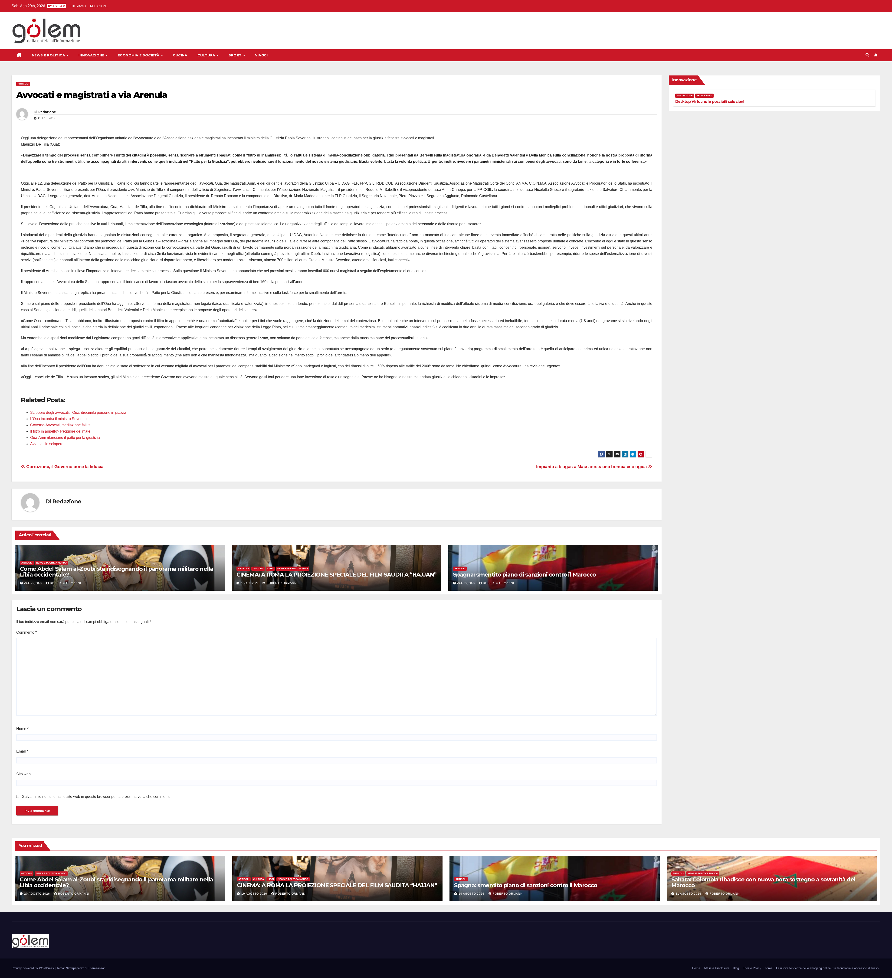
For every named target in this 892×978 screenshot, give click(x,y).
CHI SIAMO (78, 6)
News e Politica (49, 55)
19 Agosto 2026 (254, 893)
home (768, 968)
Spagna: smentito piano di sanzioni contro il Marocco (524, 574)
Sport (236, 55)
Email (22, 751)
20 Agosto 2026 (37, 893)
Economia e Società (139, 55)
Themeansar (96, 968)
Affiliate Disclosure (716, 968)
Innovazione (92, 55)
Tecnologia (704, 95)
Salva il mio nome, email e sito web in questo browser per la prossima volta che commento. (96, 797)
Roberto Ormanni (65, 583)
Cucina (180, 55)
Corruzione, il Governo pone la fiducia (64, 466)
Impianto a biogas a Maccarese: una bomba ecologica (592, 466)
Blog (736, 968)
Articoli (23, 83)
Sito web (23, 774)
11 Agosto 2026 (689, 893)
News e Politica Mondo (51, 562)
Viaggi (261, 55)
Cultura (206, 55)
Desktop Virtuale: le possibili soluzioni (709, 101)
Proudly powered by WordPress (33, 968)
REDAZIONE (99, 6)
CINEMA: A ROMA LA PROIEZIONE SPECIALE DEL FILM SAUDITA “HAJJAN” (336, 574)
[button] (867, 55)
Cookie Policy (752, 968)
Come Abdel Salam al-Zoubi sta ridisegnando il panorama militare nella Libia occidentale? (116, 571)
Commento (26, 632)
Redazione (47, 112)
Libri (270, 568)
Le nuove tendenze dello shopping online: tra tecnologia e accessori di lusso (827, 968)
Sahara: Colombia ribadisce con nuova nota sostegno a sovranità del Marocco (763, 882)
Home (696, 968)
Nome (22, 729)
